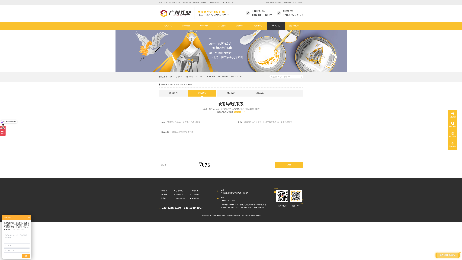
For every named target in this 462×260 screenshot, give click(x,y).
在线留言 (278, 2)
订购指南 (195, 194)
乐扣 (186, 77)
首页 (171, 84)
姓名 (163, 122)
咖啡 (191, 77)
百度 (294, 2)
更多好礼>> (180, 198)
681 (245, 77)
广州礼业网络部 (258, 207)
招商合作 (260, 93)
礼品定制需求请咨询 (447, 255)
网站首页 (164, 191)
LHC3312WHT (211, 77)
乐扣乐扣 (179, 77)
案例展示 (179, 194)
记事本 (171, 77)
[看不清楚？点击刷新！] (205, 164)
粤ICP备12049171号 (235, 207)
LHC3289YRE (236, 77)
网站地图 (287, 2)
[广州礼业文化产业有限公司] (194, 13)
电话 (239, 122)
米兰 (202, 77)
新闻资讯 (164, 194)
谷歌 (299, 2)
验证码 (164, 165)
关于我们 (179, 191)
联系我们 (269, 2)
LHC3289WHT (223, 77)
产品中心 (195, 191)
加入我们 (231, 93)
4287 (197, 77)
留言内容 (165, 132)
